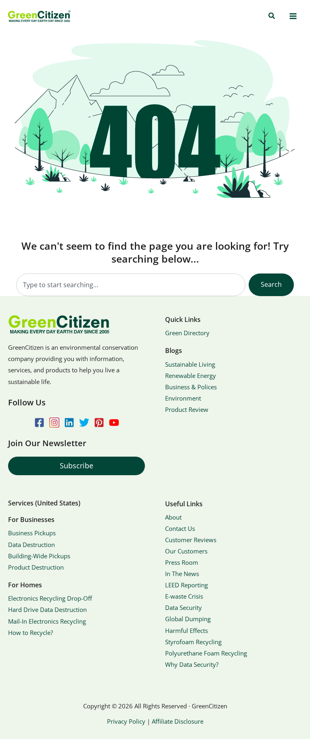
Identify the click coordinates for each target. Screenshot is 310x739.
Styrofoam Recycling (193, 642)
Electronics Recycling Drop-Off (50, 598)
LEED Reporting (186, 585)
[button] (272, 16)
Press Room (181, 562)
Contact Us (180, 528)
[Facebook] (39, 423)
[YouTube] (114, 423)
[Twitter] (84, 423)
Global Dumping (188, 619)
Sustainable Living (190, 364)
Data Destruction (31, 545)
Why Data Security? (191, 664)
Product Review (186, 409)
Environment (183, 398)
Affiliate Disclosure (177, 721)
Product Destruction (36, 567)
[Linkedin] (69, 423)
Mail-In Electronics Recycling (47, 621)
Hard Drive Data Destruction (47, 609)
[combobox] (130, 284)
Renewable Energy (190, 376)
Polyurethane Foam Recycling (206, 653)
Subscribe (76, 465)
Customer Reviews (190, 540)
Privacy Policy (126, 721)
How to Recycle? (30, 632)
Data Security (183, 607)
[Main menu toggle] (293, 16)
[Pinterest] (99, 423)
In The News (182, 574)
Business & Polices (191, 387)
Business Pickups (32, 533)
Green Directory (187, 333)
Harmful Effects (186, 630)
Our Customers (186, 551)
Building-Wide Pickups (39, 556)
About (173, 517)
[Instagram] (54, 423)
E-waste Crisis (184, 596)
